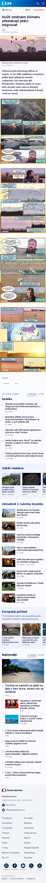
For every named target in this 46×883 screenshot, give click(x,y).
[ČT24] (6, 3)
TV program (7, 818)
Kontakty (28, 857)
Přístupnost (30, 878)
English (4, 878)
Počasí (4, 842)
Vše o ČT (5, 857)
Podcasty (6, 838)
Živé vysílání (7, 823)
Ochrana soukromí (17, 878)
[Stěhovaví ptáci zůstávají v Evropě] (23, 48)
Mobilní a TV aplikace (11, 852)
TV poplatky (7, 828)
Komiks (6, 383)
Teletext (5, 833)
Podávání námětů (31, 847)
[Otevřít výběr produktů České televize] (43, 3)
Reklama (28, 823)
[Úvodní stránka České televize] (12, 790)
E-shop (5, 847)
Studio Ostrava (30, 833)
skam (4, 30)
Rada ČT (27, 838)
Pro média (28, 818)
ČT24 (16, 383)
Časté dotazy (29, 852)
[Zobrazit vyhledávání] (38, 3)
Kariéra (27, 842)
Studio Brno (29, 828)
